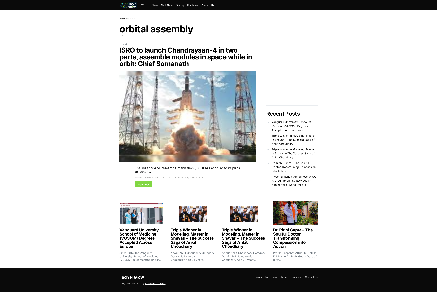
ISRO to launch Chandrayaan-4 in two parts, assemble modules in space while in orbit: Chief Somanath (185, 57)
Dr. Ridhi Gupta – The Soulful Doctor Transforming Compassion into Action (294, 167)
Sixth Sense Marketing (155, 283)
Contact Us (207, 5)
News (155, 5)
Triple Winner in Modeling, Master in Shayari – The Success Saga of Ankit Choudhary (293, 139)
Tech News (167, 5)
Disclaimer (193, 5)
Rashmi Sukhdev (143, 177)
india (123, 43)
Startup (180, 5)
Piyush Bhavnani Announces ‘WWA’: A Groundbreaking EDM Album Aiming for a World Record (294, 180)
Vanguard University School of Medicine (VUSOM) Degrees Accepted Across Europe (291, 126)
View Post (143, 184)
